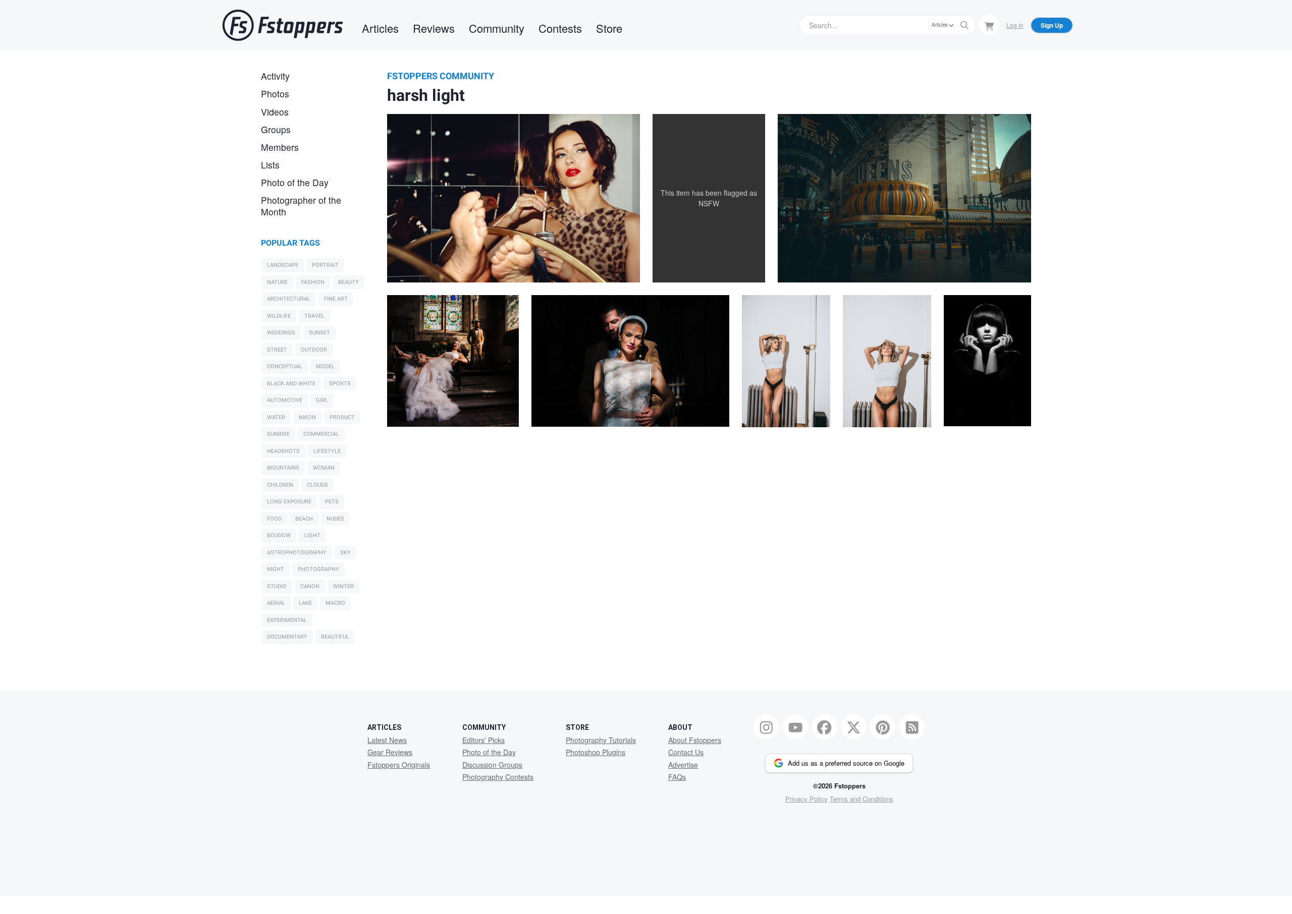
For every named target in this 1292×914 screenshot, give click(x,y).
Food (274, 519)
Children (280, 485)
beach (304, 519)
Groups (276, 129)
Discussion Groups (492, 765)
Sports (340, 383)
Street (277, 350)
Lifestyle (327, 451)
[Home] (282, 25)
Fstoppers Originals (398, 765)
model (325, 366)
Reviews (434, 28)
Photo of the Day (295, 182)
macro (335, 603)
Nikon (307, 417)
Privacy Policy (806, 799)
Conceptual (284, 366)
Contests (560, 28)
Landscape (282, 265)
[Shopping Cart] (989, 25)
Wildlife (279, 316)
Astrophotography (297, 552)
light (312, 535)
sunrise (278, 434)
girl (322, 400)
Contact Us (686, 752)
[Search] (964, 25)
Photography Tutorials (601, 740)
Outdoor (314, 350)
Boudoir (279, 535)
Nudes (335, 519)
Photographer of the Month (301, 206)
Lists (270, 164)
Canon (309, 586)
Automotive (284, 400)
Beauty (348, 282)
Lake (305, 603)
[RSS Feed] (912, 726)
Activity (275, 76)
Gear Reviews (389, 752)
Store (609, 28)
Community (496, 28)
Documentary (287, 637)
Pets (332, 501)
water (276, 417)
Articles (380, 28)
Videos (275, 111)
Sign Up (1052, 25)
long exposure (289, 501)
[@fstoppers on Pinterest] (882, 726)
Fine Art (336, 299)
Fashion (313, 282)
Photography (318, 569)
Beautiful (335, 637)
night (275, 569)
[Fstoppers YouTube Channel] (795, 726)
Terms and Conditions (861, 799)
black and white (291, 383)
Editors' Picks (483, 740)
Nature (277, 282)
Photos (275, 93)
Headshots (283, 451)
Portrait (325, 265)
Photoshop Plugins (595, 752)
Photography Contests (497, 777)
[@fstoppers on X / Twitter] (854, 726)
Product (342, 417)
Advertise (683, 765)
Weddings (281, 332)
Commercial (321, 434)
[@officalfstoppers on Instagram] (766, 726)
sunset (319, 332)
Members (280, 147)
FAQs (677, 777)
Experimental (287, 620)
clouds (317, 485)
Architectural (288, 299)
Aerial (276, 603)
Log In (1015, 25)
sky (345, 552)
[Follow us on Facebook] (824, 726)
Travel (314, 316)
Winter (343, 586)
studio (277, 586)
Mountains (283, 468)
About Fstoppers (694, 740)
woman (324, 468)
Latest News (387, 740)
